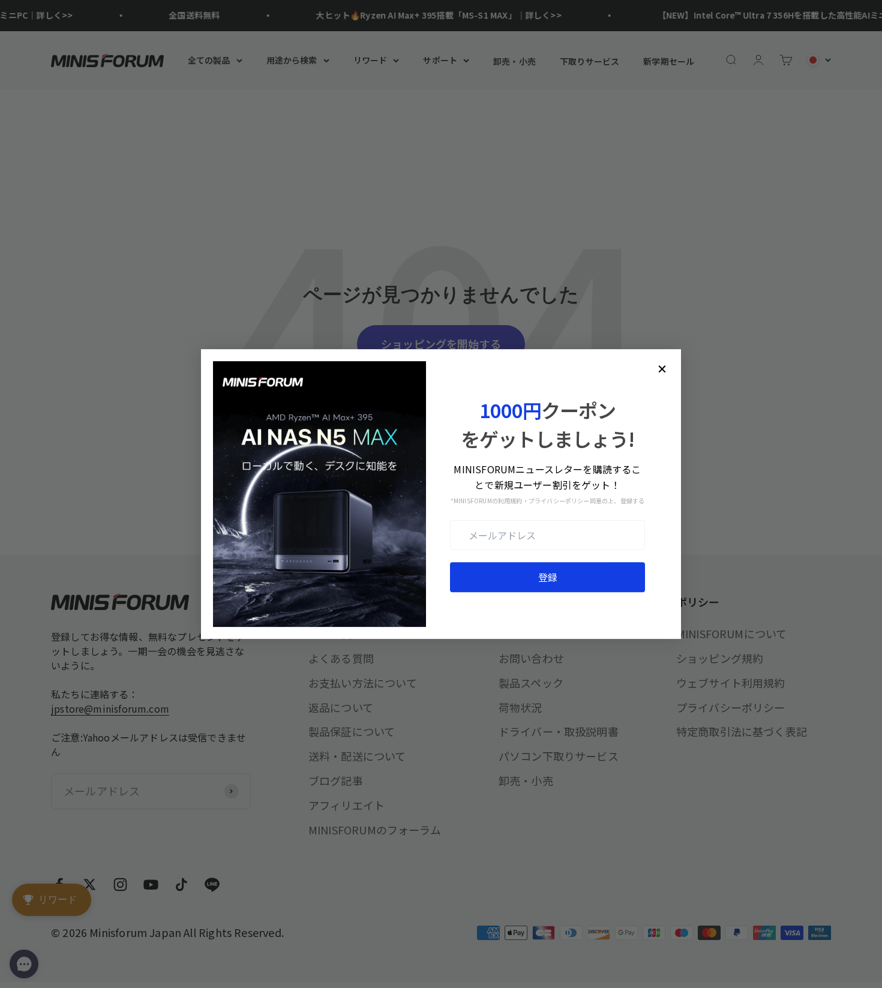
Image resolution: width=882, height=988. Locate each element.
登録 (547, 577)
